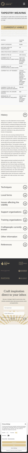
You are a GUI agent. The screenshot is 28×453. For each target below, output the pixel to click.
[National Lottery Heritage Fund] (5, 265)
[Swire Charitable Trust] (22, 265)
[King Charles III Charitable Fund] (22, 280)
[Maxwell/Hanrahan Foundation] (5, 280)
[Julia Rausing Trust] (5, 273)
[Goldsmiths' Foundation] (22, 273)
